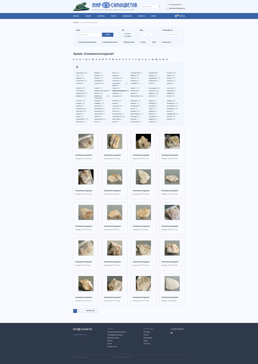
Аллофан (135, 83)
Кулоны (143, 42)
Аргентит (116, 111)
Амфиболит (81, 96)
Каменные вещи (129, 42)
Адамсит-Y (135, 75)
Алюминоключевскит (101, 91)
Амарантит (171, 91)
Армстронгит (99, 114)
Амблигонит (81, 93)
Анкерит (135, 103)
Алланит (80, 83)
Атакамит (135, 116)
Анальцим (117, 96)
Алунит (170, 83)
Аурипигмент (82, 119)
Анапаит (153, 96)
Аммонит (153, 93)
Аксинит (171, 78)
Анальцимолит (137, 96)
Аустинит (135, 119)
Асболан (98, 116)
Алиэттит (171, 81)
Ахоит (97, 122)
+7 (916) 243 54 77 (177, 329)
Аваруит (98, 73)
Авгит (115, 73)
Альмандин (154, 88)
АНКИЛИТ (153, 103)
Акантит (135, 78)
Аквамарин (154, 78)
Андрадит (99, 103)
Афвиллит (153, 119)
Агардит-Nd (153, 73)
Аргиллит (135, 111)
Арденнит (153, 111)
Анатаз (170, 96)
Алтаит (152, 83)
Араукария (99, 111)
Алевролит (154, 81)
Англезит (116, 101)
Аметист (99, 93)
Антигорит (117, 106)
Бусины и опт (166, 42)
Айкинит (80, 78)
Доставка (147, 332)
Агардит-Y (171, 73)
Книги (154, 42)
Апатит (116, 108)
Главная (75, 22)
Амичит (134, 93)
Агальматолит (136, 73)
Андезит (171, 101)
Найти (107, 34)
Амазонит (154, 91)
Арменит (80, 114)
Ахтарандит (136, 122)
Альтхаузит (81, 91)
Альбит (135, 88)
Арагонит (81, 111)
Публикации (148, 338)
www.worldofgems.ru (79, 334)
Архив (146, 341)
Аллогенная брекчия (119, 84)
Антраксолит (99, 108)
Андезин (152, 101)
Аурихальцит (100, 119)
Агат (80, 75)
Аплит (152, 108)
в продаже (127, 36)
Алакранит (117, 81)
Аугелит (171, 116)
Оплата (146, 335)
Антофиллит (172, 106)
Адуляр (153, 75)
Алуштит (116, 88)
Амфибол (171, 93)
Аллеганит (99, 83)
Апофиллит (172, 108)
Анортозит (98, 106)
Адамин (116, 75)
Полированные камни (110, 42)
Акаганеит (117, 78)
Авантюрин (81, 73)
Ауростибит (117, 119)
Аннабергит (172, 103)
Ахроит (115, 122)
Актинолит (81, 81)
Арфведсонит (173, 114)
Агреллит (98, 75)
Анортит (80, 106)
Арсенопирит (137, 114)
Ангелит (80, 101)
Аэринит (153, 122)
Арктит (170, 111)
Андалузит (135, 101)
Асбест (80, 116)
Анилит (115, 103)
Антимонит (136, 106)
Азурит (171, 75)
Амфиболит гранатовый (101, 97)
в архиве (127, 34)
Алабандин (99, 81)
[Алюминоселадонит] (86, 141)
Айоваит (98, 78)
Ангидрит (98, 101)
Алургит (98, 88)
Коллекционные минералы (87, 42)
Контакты (147, 344)
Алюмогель (135, 91)
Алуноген (80, 88)
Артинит (152, 114)
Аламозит (135, 81)
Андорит (80, 103)
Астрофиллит (118, 116)
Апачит (134, 108)
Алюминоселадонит (119, 91)
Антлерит (153, 106)
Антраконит (81, 108)
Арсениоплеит (118, 114)
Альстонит (171, 88)
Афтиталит (80, 122)
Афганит (171, 119)
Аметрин (117, 93)
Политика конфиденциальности (121, 357)
